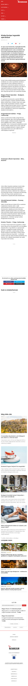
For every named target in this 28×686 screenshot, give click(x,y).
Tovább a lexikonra (14, 623)
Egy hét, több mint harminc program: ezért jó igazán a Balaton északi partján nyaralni (12, 589)
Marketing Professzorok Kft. (18, 663)
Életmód (3, 16)
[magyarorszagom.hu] (22, 2)
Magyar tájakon (4, 4)
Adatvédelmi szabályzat (14, 636)
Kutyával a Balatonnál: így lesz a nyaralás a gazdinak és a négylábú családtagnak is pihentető (14, 555)
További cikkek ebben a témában (9, 538)
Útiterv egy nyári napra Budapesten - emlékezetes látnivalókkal (14, 572)
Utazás (21, 627)
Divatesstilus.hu (14, 676)
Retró (2, 10)
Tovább (19, 612)
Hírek (2, 13)
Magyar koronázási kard (8, 616)
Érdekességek (8, 627)
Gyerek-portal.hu (14, 678)
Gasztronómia (4, 7)
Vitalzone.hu (14, 671)
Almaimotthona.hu (14, 669)
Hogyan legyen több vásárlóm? (14, 652)
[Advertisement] (14, 144)
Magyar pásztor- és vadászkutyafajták (11, 608)
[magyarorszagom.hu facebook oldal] (14, 657)
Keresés (24, 605)
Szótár (14, 602)
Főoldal (14, 634)
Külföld (15, 627)
